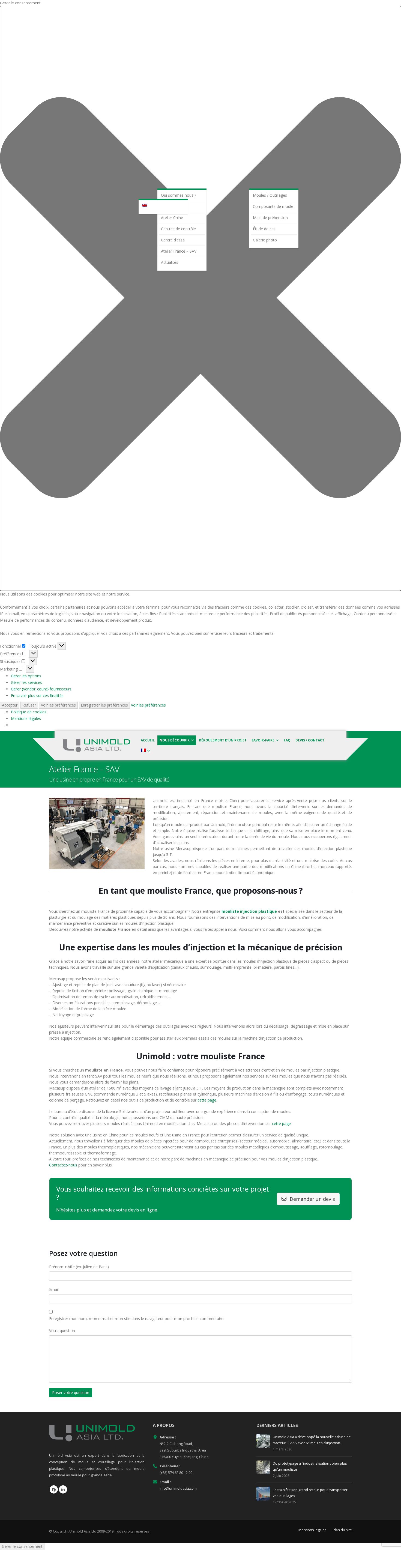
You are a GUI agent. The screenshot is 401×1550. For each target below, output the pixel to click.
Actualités (169, 262)
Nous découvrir (175, 740)
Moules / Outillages (270, 195)
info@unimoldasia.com (178, 1488)
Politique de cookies (28, 711)
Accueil (148, 740)
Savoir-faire (263, 740)
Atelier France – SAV (178, 251)
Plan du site (342, 1530)
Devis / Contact (309, 740)
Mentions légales (26, 718)
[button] (200, 298)
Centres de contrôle (178, 228)
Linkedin (63, 1489)
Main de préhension (270, 217)
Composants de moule (273, 206)
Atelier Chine (172, 217)
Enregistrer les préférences (104, 705)
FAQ (287, 740)
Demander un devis (311, 1199)
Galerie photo (265, 240)
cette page (206, 1100)
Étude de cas (264, 228)
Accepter (9, 705)
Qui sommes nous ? (178, 195)
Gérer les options (26, 675)
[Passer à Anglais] (163, 205)
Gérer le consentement (22, 1546)
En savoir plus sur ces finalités (37, 695)
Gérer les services (26, 682)
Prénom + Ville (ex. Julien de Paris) (79, 1266)
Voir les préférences (58, 705)
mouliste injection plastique (249, 911)
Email (54, 1289)
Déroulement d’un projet (223, 740)
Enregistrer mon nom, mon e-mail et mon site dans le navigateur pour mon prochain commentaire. (136, 1318)
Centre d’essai (173, 240)
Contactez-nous (63, 1165)
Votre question (62, 1330)
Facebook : (54, 1489)
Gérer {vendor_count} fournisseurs (41, 689)
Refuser (29, 705)
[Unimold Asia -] (96, 745)
